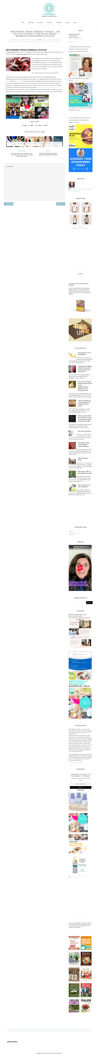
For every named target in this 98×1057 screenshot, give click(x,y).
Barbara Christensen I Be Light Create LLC (20, 39)
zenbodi (59, 41)
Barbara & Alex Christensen (81, 228)
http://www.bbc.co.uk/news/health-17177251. (48, 87)
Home (22, 22)
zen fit (54, 41)
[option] (15, 142)
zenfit (34, 43)
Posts (72, 531)
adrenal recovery (56, 39)
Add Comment (38, 39)
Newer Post (9, 204)
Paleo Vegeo (44, 41)
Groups (67, 22)
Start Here (31, 22)
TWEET (32, 125)
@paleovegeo (72, 41)
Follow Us (12, 1043)
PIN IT (46, 125)
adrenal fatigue (47, 39)
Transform (58, 22)
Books (75, 22)
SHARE (24, 125)
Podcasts (49, 22)
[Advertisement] (81, 511)
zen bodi (50, 41)
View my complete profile (75, 191)
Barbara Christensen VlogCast (33, 41)
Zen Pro (8, 81)
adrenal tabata (13, 41)
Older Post (60, 204)
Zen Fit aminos (19, 81)
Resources (40, 22)
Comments (73, 534)
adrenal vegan (21, 41)
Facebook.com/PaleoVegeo (75, 38)
